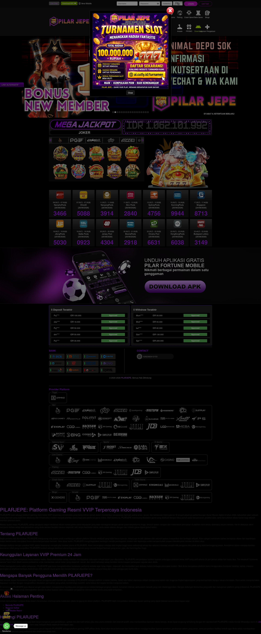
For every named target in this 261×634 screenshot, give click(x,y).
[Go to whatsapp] (6, 626)
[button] (170, 10)
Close (130, 92)
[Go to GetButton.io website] (6, 631)
